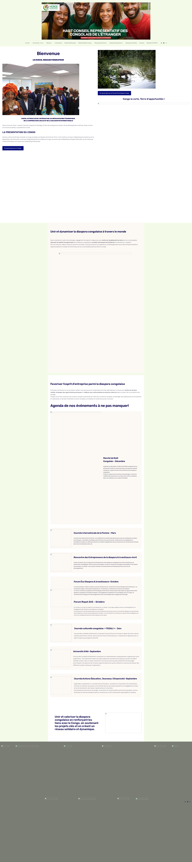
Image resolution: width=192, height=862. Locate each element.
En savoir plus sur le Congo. (13, 148)
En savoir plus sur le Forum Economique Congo (114, 93)
